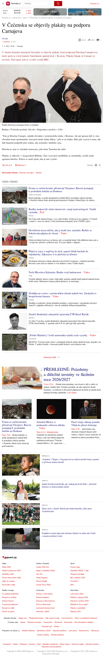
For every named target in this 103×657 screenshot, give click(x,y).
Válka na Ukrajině (35, 195)
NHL (72, 585)
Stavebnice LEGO (44, 631)
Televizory (95, 631)
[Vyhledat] (58, 3)
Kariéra (32, 644)
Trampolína (47, 622)
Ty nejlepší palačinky (10, 594)
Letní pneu (72, 631)
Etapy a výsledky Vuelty (45, 570)
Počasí (31, 216)
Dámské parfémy (59, 631)
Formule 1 (74, 581)
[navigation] (3, 4)
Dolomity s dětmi (42, 611)
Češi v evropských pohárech (86, 618)
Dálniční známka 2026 (79, 597)
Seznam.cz (94, 4)
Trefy (30, 276)
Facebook (7, 644)
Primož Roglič (41, 581)
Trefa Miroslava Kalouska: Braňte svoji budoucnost (55, 272)
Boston (39, 173)
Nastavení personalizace (51, 647)
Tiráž (39, 644)
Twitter (15, 644)
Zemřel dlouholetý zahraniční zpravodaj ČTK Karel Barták (59, 314)
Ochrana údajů (78, 644)
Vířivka (56, 626)
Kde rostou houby (52, 618)
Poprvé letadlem (42, 597)
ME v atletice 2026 (77, 578)
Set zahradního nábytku (83, 622)
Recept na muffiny (9, 597)
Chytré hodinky (43, 635)
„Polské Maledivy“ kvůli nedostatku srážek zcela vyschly (58, 335)
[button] (51, 93)
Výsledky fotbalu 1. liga (79, 570)
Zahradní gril (47, 626)
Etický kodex (65, 644)
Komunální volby (8, 585)
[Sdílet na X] (99, 165)
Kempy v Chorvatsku (44, 594)
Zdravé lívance (8, 601)
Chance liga (75, 567)
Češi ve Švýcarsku (43, 604)
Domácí (31, 318)
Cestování (32, 339)
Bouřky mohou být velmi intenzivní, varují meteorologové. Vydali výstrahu (62, 210)
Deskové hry (84, 631)
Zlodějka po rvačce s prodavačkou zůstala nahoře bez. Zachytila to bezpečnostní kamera (62, 295)
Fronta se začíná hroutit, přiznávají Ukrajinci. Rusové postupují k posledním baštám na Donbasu (61, 189)
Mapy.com (23, 618)
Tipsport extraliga (77, 574)
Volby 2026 (6, 567)
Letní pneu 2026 (76, 594)
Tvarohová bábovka (10, 604)
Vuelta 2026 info (42, 567)
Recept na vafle (8, 608)
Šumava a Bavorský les (45, 601)
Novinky (5, 38)
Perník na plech (8, 611)
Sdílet (93, 40)
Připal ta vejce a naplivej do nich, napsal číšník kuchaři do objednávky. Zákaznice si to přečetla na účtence (58, 253)
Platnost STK (75, 611)
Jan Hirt (39, 574)
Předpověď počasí (36, 618)
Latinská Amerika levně (45, 608)
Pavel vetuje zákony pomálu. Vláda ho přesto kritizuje (85, 423)
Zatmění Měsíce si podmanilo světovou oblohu (51, 423)
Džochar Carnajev (26, 173)
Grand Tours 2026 (43, 585)
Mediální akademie (50, 644)
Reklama (23, 644)
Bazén (22, 622)
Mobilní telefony (28, 631)
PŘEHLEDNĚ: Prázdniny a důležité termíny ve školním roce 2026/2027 (69, 374)
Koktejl (31, 258)
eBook (83, 40)
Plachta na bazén (34, 622)
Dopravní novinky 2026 (79, 601)
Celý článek (71, 392)
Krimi (31, 237)
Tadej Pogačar (42, 578)
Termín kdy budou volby (11, 578)
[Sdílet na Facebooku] (96, 165)
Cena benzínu (67, 618)
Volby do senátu (8, 581)
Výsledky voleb (8, 574)
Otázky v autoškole (77, 608)
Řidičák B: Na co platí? (79, 604)
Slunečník (58, 622)
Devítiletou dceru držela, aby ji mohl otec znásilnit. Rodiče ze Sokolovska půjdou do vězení (60, 232)
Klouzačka (68, 622)
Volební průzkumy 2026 (11, 570)
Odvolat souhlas (92, 644)
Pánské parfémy (57, 635)
